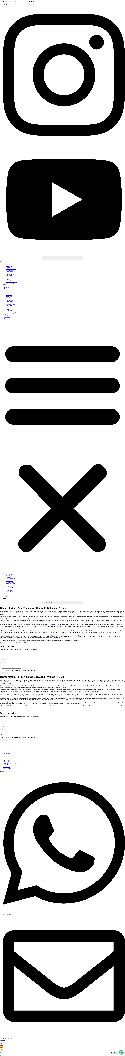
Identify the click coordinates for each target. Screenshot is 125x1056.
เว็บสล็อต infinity (52, 624)
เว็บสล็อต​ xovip (9, 709)
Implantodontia (9, 271)
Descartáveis (9, 266)
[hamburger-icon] (0, 261)
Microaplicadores (10, 272)
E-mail (2, 665)
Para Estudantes (9, 278)
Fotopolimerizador (10, 270)
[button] (62, 445)
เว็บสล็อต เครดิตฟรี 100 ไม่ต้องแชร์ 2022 (16, 642)
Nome (2, 662)
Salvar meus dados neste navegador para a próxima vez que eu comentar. (18, 670)
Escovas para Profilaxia (11, 269)
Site (1, 667)
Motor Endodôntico (10, 274)
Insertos (7, 276)
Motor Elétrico (9, 275)
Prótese (7, 279)
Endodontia (8, 267)
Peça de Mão (9, 280)
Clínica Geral (9, 265)
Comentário (3, 659)
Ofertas (4, 288)
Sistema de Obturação (11, 283)
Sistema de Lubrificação (11, 282)
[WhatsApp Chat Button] (121, 1052)
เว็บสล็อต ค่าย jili (4, 681)
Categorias (5, 263)
